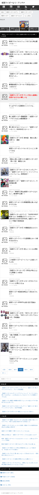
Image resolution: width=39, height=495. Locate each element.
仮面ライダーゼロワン (12, 12)
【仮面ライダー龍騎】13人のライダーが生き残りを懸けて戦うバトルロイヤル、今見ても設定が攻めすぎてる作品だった (20, 420)
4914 (31, 369)
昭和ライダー (5, 16)
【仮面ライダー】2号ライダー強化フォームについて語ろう (18, 411)
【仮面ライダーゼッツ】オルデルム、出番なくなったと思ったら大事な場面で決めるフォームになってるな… (20, 463)
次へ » (4, 373)
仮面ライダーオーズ (32, 200)
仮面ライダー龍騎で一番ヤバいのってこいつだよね (15, 431)
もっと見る (28, 16)
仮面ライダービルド (16, 16)
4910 (10, 369)
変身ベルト (13, 212)
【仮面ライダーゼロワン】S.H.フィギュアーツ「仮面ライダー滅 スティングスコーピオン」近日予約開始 (20, 406)
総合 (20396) (6, 481)
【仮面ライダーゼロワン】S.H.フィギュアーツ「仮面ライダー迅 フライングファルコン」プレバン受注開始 (20, 388)
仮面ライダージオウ (26, 12)
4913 (25, 369)
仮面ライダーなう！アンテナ (13, 2)
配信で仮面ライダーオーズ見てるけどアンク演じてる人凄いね (18, 444)
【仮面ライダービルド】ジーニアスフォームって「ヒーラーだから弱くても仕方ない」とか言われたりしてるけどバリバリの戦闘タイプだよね (20, 394)
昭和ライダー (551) (7, 473)
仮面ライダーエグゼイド (24, 322)
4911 (15, 369)
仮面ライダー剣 (31, 290)
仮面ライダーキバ (32, 82)
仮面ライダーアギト (30, 104)
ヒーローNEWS (13, 45)
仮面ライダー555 (29, 39)
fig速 (11, 58)
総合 (2, 12)
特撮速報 (12, 78)
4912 (20, 369)
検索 (36, 379)
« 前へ (4, 369)
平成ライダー (21, 39)
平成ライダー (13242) (8, 477)
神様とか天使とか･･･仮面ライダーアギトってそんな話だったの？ (19, 434)
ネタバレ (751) (6, 485)
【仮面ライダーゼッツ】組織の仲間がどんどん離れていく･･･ (18, 459)
